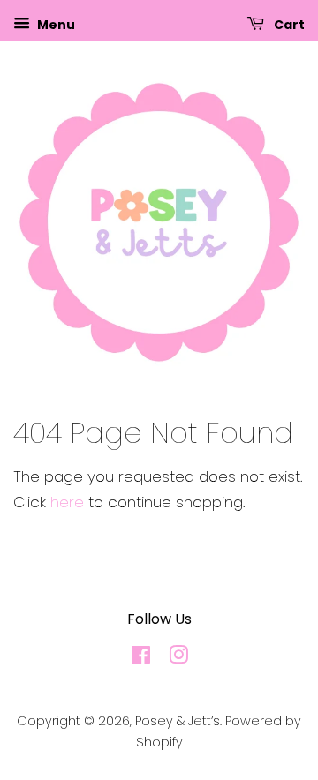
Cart (288, 25)
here (67, 502)
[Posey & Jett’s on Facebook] (141, 658)
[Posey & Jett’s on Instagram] (178, 658)
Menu (54, 25)
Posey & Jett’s (177, 721)
